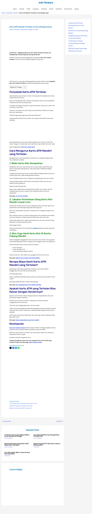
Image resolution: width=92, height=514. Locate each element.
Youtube (21, 9)
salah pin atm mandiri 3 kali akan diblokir (28, 258)
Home (3, 13)
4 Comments (7, 455)
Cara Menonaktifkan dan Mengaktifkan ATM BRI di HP (46, 435)
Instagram (36, 9)
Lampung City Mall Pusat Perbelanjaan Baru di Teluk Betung (76, 25)
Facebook (44, 9)
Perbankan (9, 13)
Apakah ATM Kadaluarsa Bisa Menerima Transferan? (20, 405)
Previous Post (6, 421)
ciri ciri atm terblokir (22, 196)
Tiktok (28, 9)
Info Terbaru (46, 2)
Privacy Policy (68, 9)
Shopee (76, 9)
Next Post (60, 421)
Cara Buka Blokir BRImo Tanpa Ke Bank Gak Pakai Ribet (17, 453)
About (15, 9)
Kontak (51, 9)
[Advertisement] (32, 42)
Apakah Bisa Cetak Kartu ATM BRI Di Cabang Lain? (20, 408)
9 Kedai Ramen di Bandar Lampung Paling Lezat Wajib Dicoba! (76, 43)
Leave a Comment (14, 29)
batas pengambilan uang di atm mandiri (27, 320)
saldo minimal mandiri (35, 342)
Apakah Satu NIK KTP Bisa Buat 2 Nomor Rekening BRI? (46, 444)
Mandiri (16, 13)
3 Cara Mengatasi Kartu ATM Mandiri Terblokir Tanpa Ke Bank (23, 403)
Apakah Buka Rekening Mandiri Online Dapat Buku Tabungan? (16, 444)
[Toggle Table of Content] (24, 87)
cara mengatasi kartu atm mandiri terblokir (28, 285)
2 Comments (36, 446)
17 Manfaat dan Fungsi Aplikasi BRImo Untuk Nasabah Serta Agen (16, 435)
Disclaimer (59, 9)
